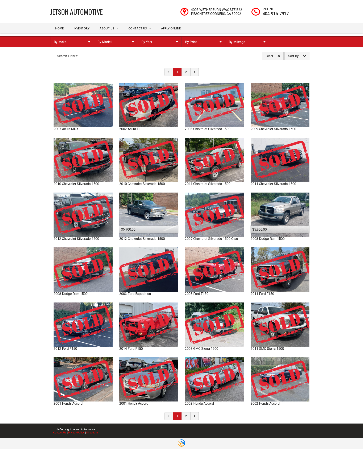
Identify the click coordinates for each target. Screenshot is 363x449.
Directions (92, 432)
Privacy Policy (76, 432)
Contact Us (59, 432)
